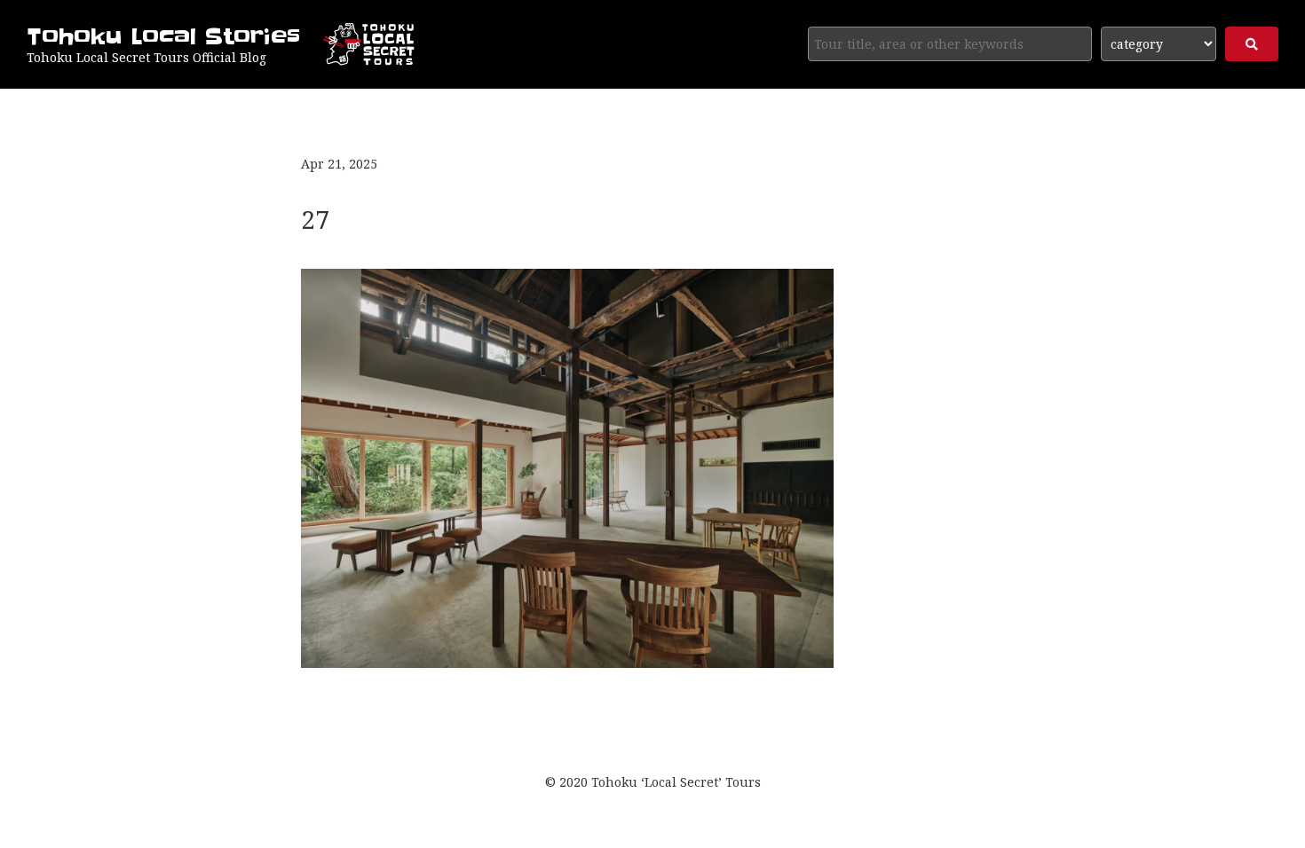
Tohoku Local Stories (163, 36)
